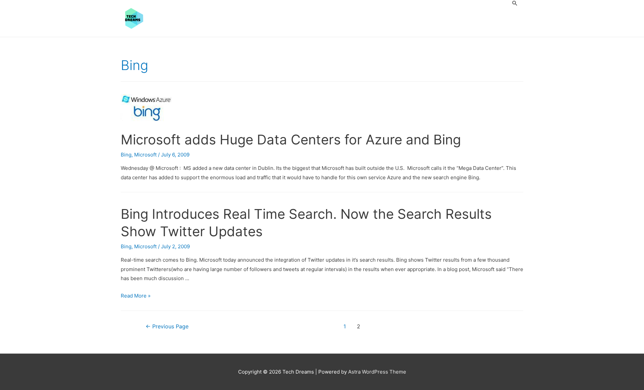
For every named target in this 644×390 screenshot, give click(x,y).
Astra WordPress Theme (377, 372)
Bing (126, 154)
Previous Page (167, 326)
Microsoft (145, 154)
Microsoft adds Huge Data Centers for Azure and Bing (291, 139)
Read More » (136, 295)
